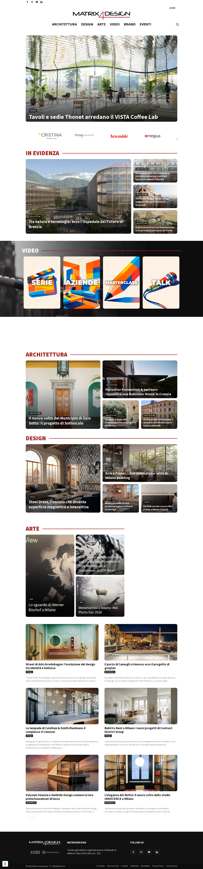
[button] (177, 24)
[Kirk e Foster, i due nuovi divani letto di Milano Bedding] (140, 463)
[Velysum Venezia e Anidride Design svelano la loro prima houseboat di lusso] (62, 773)
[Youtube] (37, 2)
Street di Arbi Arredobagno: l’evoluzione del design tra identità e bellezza (60, 666)
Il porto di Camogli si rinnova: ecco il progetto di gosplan (136, 666)
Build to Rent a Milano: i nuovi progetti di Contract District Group (138, 730)
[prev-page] (27, 818)
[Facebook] (27, 2)
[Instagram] (32, 2)
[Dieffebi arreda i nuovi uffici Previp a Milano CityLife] (159, 498)
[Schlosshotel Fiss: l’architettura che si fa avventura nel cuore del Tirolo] (155, 222)
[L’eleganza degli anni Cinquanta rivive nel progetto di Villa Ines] (121, 414)
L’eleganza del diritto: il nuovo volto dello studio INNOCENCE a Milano (137, 797)
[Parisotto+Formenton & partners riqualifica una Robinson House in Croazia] (140, 379)
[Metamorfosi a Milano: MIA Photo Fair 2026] (100, 596)
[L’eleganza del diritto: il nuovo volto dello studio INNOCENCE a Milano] (140, 773)
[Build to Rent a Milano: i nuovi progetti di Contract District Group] (140, 706)
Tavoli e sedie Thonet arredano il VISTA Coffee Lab (93, 116)
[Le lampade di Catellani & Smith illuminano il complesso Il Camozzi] (62, 706)
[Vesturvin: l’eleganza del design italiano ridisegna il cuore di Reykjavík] (155, 196)
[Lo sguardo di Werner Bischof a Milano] (50, 576)
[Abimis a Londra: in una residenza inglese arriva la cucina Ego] (121, 498)
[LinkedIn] (41, 2)
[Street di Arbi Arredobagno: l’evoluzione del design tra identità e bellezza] (62, 642)
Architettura (35, 217)
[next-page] (32, 818)
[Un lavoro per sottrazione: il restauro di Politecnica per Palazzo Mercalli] (159, 414)
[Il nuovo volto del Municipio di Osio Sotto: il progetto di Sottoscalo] (63, 394)
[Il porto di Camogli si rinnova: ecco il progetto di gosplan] (140, 642)
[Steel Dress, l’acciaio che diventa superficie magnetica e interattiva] (63, 478)
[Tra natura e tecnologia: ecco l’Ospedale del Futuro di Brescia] (78, 196)
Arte (31, 599)
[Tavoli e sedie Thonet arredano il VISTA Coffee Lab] (101, 78)
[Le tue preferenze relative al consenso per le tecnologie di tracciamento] (5, 864)
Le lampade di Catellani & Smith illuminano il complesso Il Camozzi (56, 730)
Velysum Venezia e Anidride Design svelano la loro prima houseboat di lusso (59, 797)
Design (33, 111)
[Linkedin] (157, 852)
